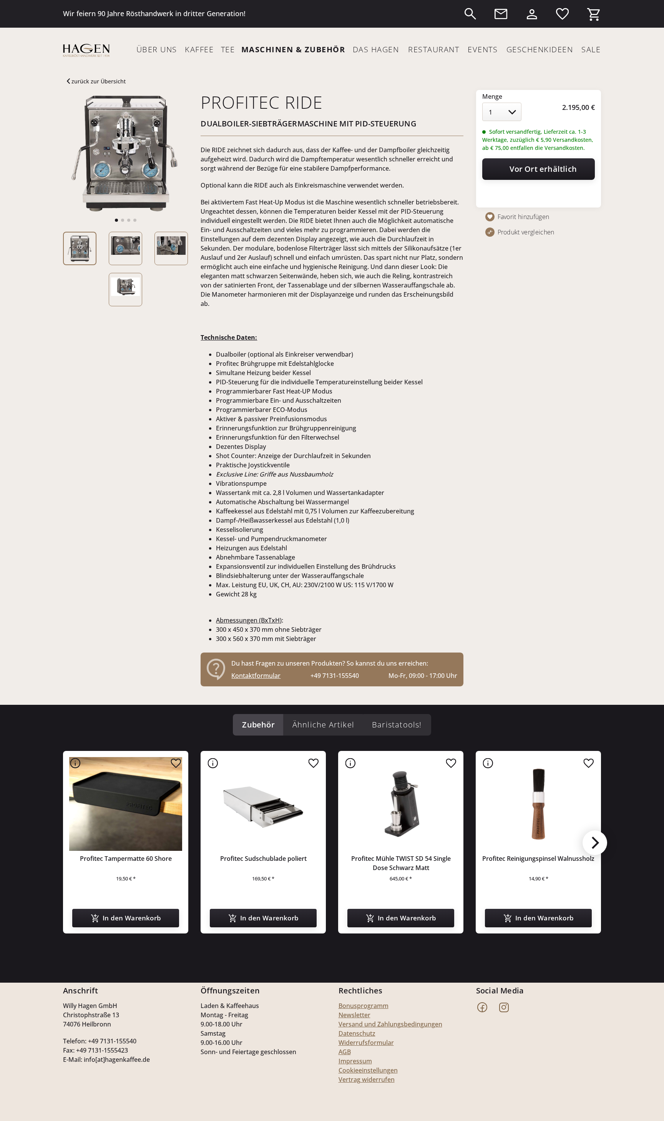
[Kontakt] (501, 14)
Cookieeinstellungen (368, 1070)
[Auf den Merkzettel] (176, 763)
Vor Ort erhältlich (543, 169)
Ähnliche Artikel (323, 724)
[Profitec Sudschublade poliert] (263, 804)
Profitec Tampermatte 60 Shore (126, 858)
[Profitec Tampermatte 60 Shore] (125, 804)
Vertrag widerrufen (367, 1079)
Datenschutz (357, 1033)
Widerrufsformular (366, 1042)
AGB (345, 1052)
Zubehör (258, 724)
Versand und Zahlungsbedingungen (390, 1024)
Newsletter (354, 1015)
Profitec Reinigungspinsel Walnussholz (538, 858)
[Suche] (470, 14)
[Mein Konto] (532, 12)
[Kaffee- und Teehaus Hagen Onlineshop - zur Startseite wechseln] (86, 50)
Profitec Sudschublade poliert (263, 858)
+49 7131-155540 (334, 675)
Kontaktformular (256, 675)
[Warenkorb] (593, 12)
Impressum (355, 1061)
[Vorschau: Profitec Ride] (79, 248)
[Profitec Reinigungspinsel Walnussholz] (538, 804)
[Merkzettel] (562, 14)
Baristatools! (397, 724)
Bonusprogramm (363, 1005)
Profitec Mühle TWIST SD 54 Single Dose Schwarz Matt (401, 863)
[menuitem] (470, 14)
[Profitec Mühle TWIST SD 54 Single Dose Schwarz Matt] (400, 804)
